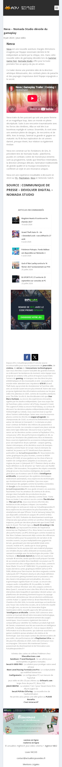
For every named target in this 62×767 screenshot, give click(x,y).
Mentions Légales (31, 764)
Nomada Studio (25, 61)
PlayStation (24, 178)
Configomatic (15, 675)
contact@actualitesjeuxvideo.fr (31, 758)
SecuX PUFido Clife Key (22, 691)
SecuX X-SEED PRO (14, 664)
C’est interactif (31, 702)
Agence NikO (51, 745)
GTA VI (43, 383)
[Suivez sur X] (35, 357)
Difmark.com (46, 680)
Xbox (33, 178)
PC (16, 178)
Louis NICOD (31, 752)
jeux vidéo (47, 365)
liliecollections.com (31, 656)
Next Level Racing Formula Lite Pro (23, 669)
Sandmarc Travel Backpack (22, 659)
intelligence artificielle (17, 612)
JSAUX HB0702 (12, 686)
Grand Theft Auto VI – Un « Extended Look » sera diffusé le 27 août (36, 235)
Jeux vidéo (21, 37)
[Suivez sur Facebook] (27, 357)
